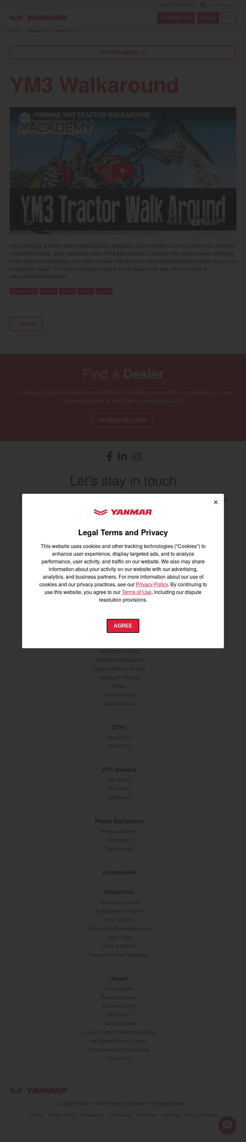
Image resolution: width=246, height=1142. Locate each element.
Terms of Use (137, 592)
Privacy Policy (152, 584)
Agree (123, 625)
